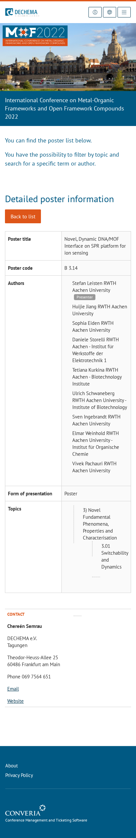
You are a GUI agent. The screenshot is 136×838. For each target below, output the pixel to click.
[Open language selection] (109, 12)
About (11, 765)
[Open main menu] (124, 12)
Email (13, 689)
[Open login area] (95, 12)
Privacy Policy (19, 775)
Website (15, 701)
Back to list (23, 216)
